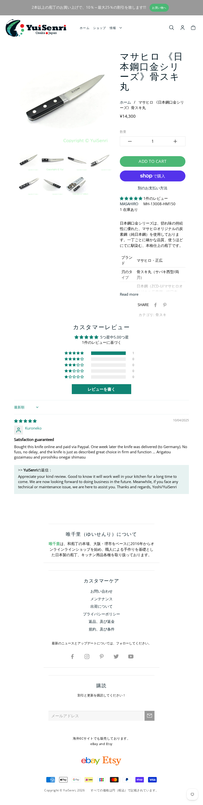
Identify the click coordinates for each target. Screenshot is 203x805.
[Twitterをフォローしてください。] (116, 656)
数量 (123, 131)
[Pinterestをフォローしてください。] (101, 656)
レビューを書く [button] (101, 389)
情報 (114, 28)
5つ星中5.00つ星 (114, 337)
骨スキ (160, 315)
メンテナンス (101, 598)
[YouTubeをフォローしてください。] (131, 656)
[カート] (193, 28)
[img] (25, 420)
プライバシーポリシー (101, 613)
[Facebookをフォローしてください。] (72, 656)
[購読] (149, 716)
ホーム (85, 28)
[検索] (171, 28)
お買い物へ (159, 7)
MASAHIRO (129, 203)
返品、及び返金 (102, 621)
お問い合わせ (101, 591)
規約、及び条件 (102, 629)
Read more (129, 294)
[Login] (182, 28)
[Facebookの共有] (154, 304)
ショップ (99, 28)
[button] (131, 198)
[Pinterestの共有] (164, 304)
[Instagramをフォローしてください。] (87, 656)
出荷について (101, 606)
